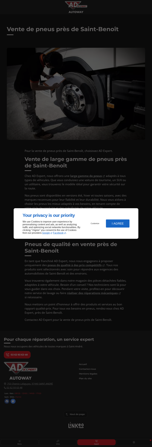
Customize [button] (95, 223)
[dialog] (76, 223)
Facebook (58, 233)
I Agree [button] (118, 223)
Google (46, 233)
